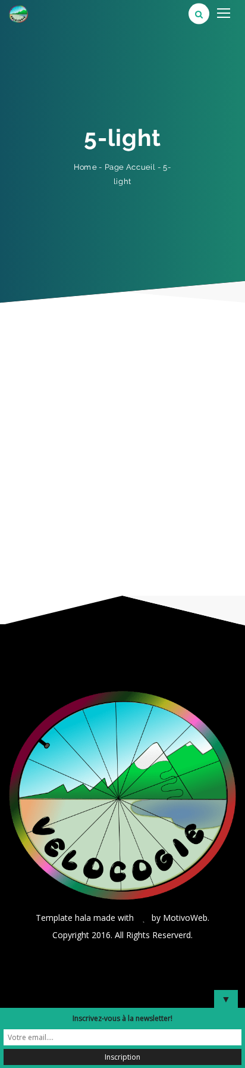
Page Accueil (130, 166)
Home (85, 167)
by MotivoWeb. (180, 917)
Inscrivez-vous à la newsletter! (122, 1018)
